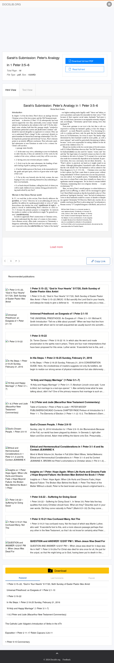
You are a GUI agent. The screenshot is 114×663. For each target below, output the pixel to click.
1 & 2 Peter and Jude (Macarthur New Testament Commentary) (65, 402)
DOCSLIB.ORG (11, 4)
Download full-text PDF (82, 61)
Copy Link (99, 261)
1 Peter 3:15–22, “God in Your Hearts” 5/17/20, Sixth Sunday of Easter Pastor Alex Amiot (65, 290)
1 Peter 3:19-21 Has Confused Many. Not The (55, 518)
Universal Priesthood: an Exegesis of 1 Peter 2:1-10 (59, 313)
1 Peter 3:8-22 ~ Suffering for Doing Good (53, 496)
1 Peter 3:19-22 (38, 335)
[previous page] (5, 261)
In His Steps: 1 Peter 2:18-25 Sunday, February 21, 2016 (61, 357)
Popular (91, 578)
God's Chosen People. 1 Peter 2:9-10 (50, 424)
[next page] (19, 261)
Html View (10, 90)
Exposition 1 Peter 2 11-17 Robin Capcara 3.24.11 (29, 632)
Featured (22, 578)
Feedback (67, 660)
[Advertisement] (57, 31)
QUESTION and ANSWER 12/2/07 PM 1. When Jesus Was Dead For (67, 541)
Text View (27, 90)
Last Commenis (57, 578)
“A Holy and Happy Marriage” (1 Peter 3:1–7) (55, 380)
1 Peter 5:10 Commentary (17, 641)
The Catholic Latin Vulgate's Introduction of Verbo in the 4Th (33, 623)
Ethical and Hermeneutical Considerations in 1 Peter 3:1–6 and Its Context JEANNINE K (67, 448)
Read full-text (78, 69)
